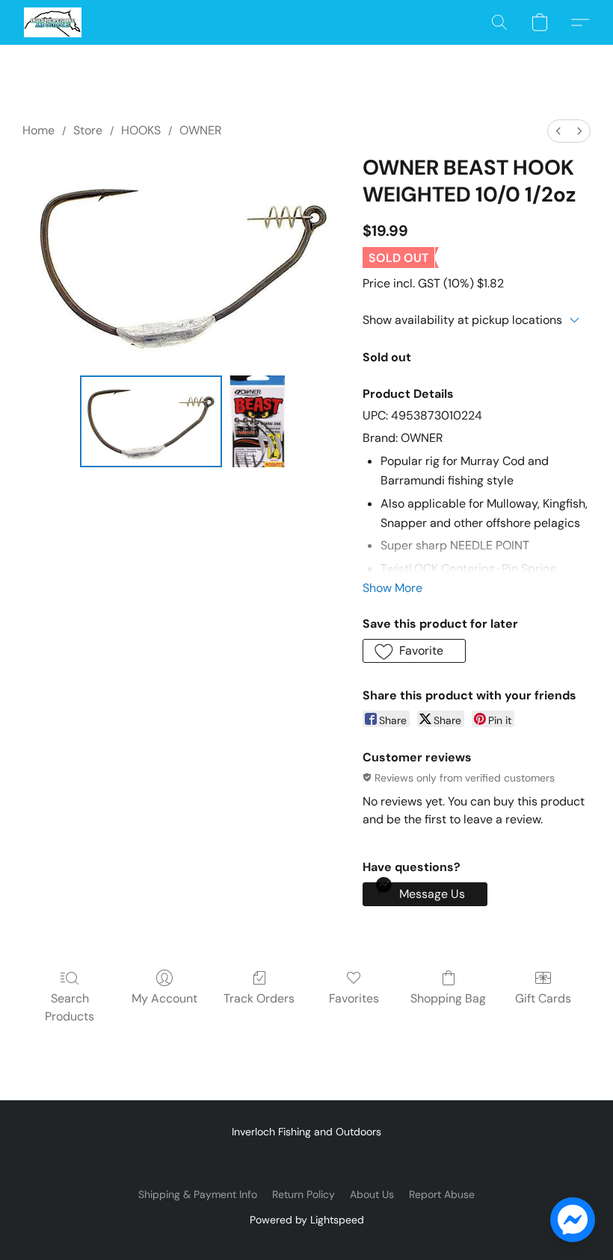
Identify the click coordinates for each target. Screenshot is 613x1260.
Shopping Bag (448, 998)
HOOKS (141, 130)
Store (87, 130)
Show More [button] (392, 588)
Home (38, 130)
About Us (372, 1194)
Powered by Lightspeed (307, 1219)
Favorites (354, 998)
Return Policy (303, 1194)
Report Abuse (442, 1194)
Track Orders (259, 998)
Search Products (69, 1007)
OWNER (200, 130)
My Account (164, 998)
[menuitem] (558, 131)
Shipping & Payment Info (197, 1194)
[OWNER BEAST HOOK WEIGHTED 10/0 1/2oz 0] (151, 421)
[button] (52, 22)
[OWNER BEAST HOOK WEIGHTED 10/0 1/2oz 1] (258, 421)
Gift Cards (543, 998)
